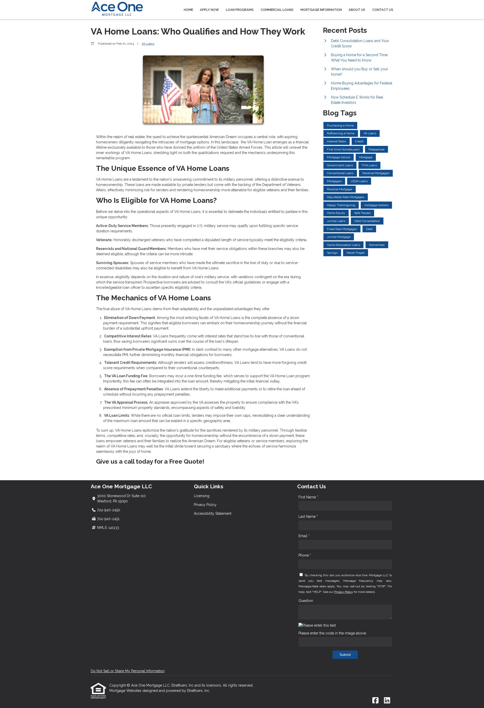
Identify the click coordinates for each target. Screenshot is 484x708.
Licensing (201, 496)
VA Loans (148, 43)
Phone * (304, 555)
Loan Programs (240, 10)
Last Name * (308, 516)
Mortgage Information (321, 10)
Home (188, 10)
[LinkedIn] (387, 700)
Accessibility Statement (212, 513)
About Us (357, 10)
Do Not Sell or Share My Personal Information (128, 671)
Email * (304, 536)
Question (305, 601)
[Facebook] (375, 700)
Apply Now (209, 10)
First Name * (308, 497)
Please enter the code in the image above (332, 633)
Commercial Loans (277, 10)
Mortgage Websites (125, 691)
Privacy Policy (205, 505)
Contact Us (382, 10)
